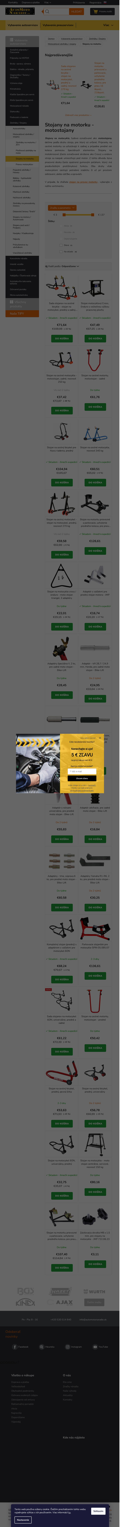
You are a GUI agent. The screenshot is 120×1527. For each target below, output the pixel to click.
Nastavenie (23, 1520)
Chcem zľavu (82, 778)
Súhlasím (98, 1511)
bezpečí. (92, 785)
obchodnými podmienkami (82, 790)
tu (69, 1512)
